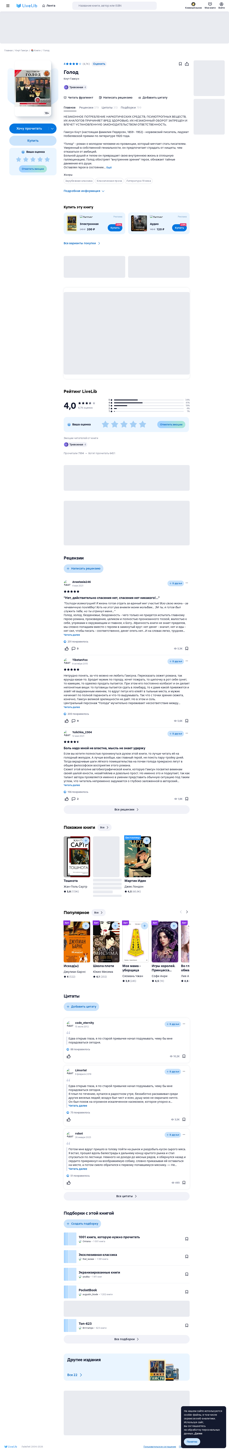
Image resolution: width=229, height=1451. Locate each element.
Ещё (109, 167)
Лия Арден (188, 976)
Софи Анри (159, 976)
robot (79, 1133)
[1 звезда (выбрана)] (67, 63)
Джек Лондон (134, 886)
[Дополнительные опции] (52, 129)
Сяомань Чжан (132, 976)
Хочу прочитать (29, 128)
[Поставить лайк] (66, 648)
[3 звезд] (33, 159)
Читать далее (72, 634)
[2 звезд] (26, 159)
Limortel (81, 1070)
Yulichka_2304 (82, 732)
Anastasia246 (81, 582)
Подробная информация (82, 191)
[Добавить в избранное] (180, 63)
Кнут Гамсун (71, 78)
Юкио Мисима (103, 972)
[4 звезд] (40, 159)
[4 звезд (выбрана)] (76, 63)
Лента (51, 5)
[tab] (70, 108)
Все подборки (124, 1339)
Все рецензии (124, 809)
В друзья (177, 583)
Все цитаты (124, 1196)
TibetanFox (80, 660)
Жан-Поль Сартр (75, 886)
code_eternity (84, 1023)
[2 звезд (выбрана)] (70, 63)
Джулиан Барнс (75, 972)
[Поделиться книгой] (187, 63)
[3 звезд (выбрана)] (73, 63)
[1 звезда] (18, 159)
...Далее (198, 1433)
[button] (33, 88)
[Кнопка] (85, 840)
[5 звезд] (47, 159)
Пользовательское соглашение (159, 1446)
